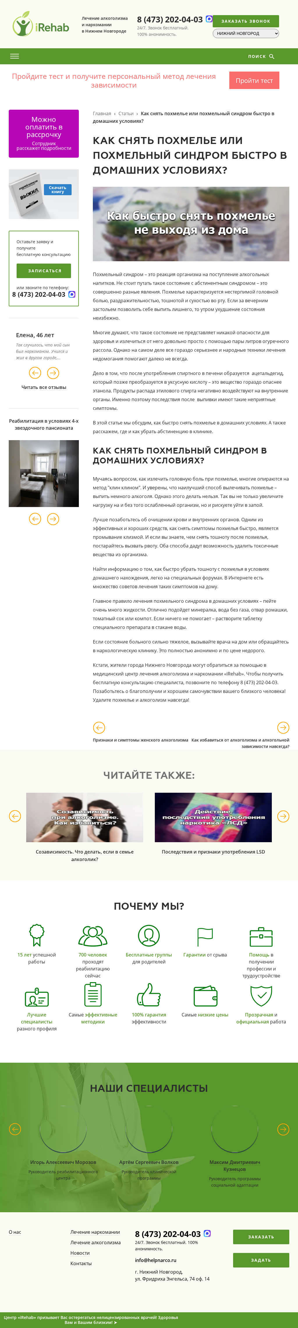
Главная (102, 113)
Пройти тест (254, 80)
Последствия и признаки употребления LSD (213, 852)
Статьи (126, 113)
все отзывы (52, 387)
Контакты (81, 1263)
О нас (15, 1232)
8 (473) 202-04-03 (170, 19)
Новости (80, 1253)
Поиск (258, 56)
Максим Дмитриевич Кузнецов (235, 1165)
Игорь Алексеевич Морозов (63, 1162)
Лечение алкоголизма (95, 1242)
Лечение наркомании (95, 1232)
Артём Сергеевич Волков (149, 1162)
